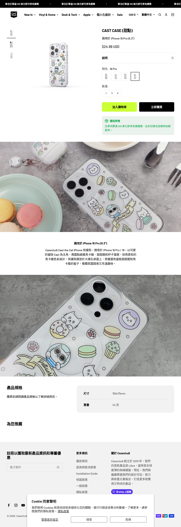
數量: (105, 86)
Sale (120, 14)
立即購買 (156, 107)
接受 (89, 519)
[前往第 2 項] (11, 44)
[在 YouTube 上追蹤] (23, 505)
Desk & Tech (69, 14)
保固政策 (82, 479)
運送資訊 (82, 461)
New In (28, 14)
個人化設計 (104, 14)
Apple (86, 14)
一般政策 (82, 486)
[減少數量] (106, 93)
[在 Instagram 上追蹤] (16, 505)
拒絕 (128, 519)
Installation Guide (87, 473)
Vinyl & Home (47, 14)
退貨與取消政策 (86, 467)
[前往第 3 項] (11, 56)
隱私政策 (63, 511)
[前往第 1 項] (11, 33)
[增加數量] (118, 93)
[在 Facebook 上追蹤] (9, 505)
